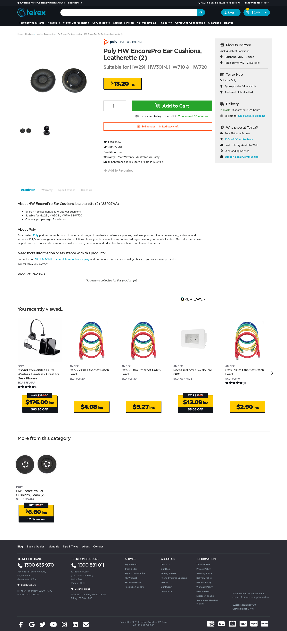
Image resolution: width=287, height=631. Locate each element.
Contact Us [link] (166, 591)
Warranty (47, 190)
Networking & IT (147, 22)
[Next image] (92, 78)
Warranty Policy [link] (204, 586)
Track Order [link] (131, 568)
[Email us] (86, 624)
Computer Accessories (190, 22)
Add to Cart (175, 105)
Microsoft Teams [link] (205, 595)
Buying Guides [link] (168, 573)
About (85, 546)
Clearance (214, 22)
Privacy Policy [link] (203, 568)
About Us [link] (166, 564)
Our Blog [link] (165, 568)
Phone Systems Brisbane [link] (174, 577)
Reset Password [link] (133, 582)
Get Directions (28, 585)
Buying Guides (36, 546)
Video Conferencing (76, 22)
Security (166, 22)
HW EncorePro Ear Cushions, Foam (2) (30, 492)
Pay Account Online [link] (135, 573)
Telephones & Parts (32, 22)
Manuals (53, 546)
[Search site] (201, 12)
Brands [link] (164, 582)
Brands (228, 22)
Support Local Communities (241, 157)
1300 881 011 (90, 564)
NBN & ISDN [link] (202, 591)
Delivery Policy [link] (204, 577)
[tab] (28, 190)
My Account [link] (131, 564)
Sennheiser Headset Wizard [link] (207, 602)
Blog (20, 546)
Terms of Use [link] (203, 564)
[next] (272, 373)
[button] (118, 170)
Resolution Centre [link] (134, 586)
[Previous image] (23, 78)
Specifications (66, 190)
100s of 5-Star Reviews (239, 139)
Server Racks (101, 22)
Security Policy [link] (204, 573)
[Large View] (25, 130)
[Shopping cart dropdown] (266, 12)
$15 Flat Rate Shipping (251, 116)
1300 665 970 (43, 259)
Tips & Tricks (70, 546)
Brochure (87, 190)
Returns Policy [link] (203, 582)
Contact (98, 546)
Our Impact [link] (166, 586)
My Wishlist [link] (131, 577)
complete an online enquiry (73, 259)
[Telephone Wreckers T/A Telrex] (31, 11)
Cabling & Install (123, 22)
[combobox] (128, 12)
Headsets (53, 22)
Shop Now (74, 3)
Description (28, 190)
